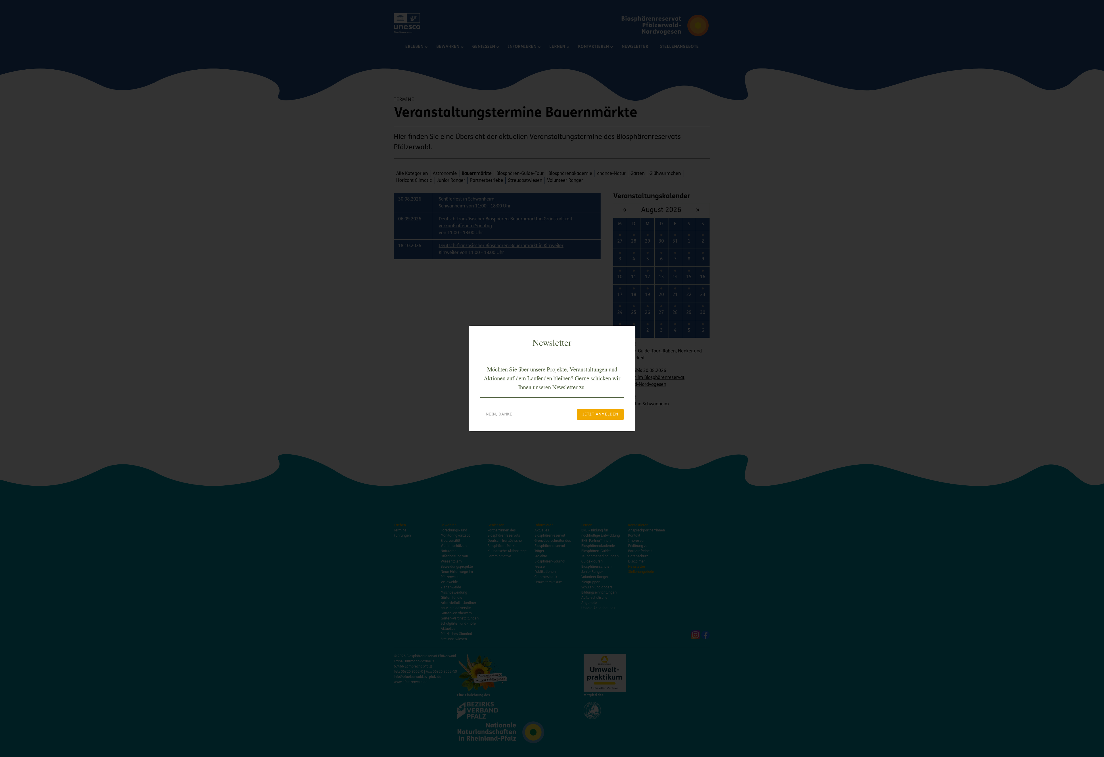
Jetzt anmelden (600, 414)
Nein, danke (499, 414)
